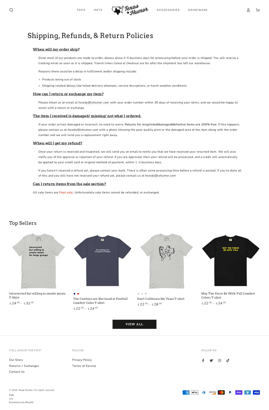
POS (11, 395)
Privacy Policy (82, 360)
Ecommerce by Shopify (21, 402)
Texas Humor (26, 390)
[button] (11, 10)
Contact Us (17, 372)
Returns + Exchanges (24, 366)
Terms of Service (84, 366)
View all (134, 324)
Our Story (16, 360)
